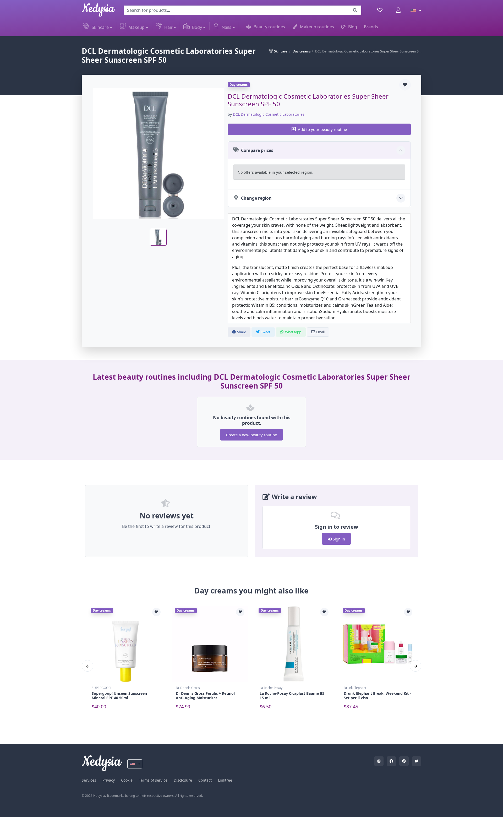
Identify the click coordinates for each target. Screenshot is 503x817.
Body (197, 27)
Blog (352, 27)
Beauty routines (269, 27)
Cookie (127, 780)
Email (320, 332)
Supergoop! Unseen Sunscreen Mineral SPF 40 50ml (119, 695)
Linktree (225, 780)
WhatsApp (293, 332)
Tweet (265, 332)
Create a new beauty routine (251, 434)
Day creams (302, 51)
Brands (371, 27)
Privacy (108, 780)
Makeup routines (317, 27)
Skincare (100, 27)
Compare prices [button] (257, 150)
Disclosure (183, 780)
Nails (226, 27)
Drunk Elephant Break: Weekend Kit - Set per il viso (377, 695)
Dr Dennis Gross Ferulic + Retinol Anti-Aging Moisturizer (205, 695)
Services (89, 780)
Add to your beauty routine (322, 129)
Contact (205, 780)
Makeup (136, 27)
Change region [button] (256, 198)
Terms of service (153, 780)
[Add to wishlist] (405, 85)
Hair (168, 27)
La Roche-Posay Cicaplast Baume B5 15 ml (292, 695)
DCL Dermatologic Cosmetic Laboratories (268, 114)
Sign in (338, 539)
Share (241, 332)
